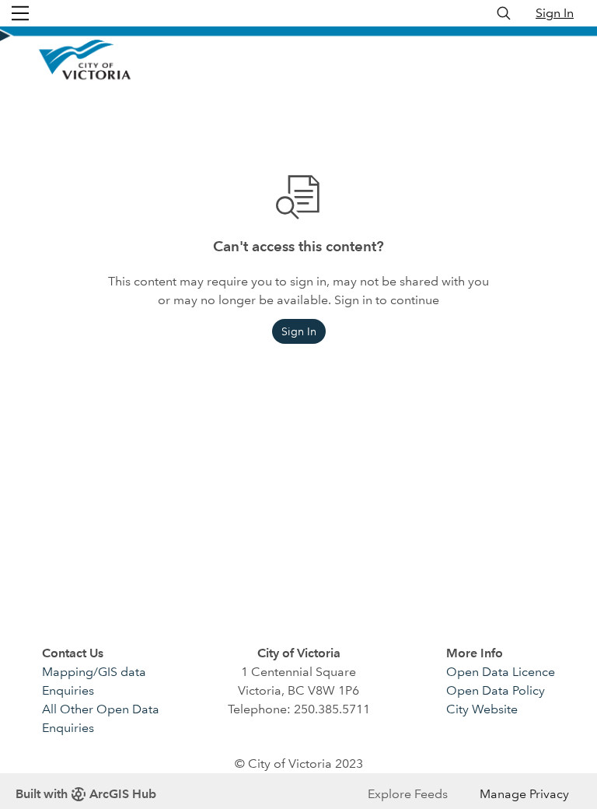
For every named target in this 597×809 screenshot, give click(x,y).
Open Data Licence (500, 671)
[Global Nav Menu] (20, 13)
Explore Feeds (408, 793)
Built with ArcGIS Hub (86, 793)
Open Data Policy (495, 690)
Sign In (555, 12)
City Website (482, 709)
